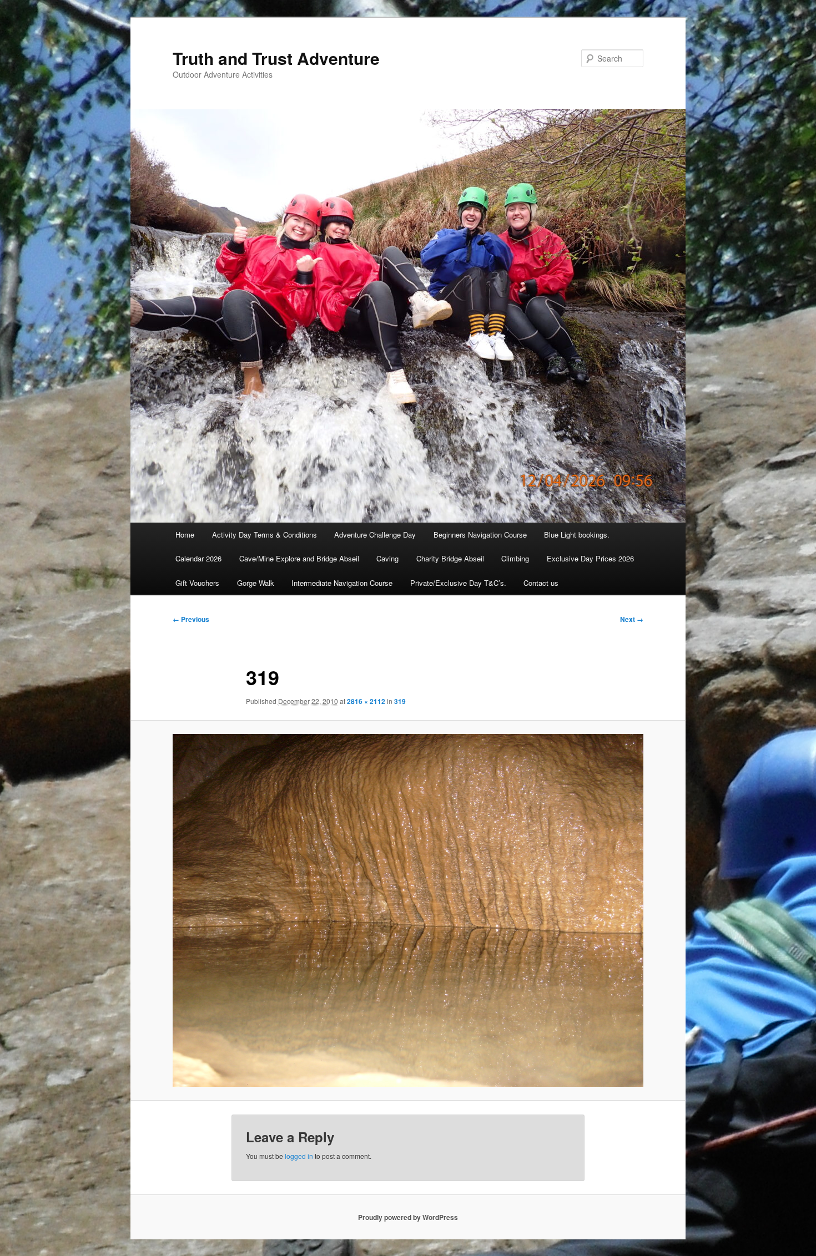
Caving (387, 558)
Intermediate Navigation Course (341, 583)
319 (400, 701)
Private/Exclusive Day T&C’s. (458, 583)
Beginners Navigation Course (480, 534)
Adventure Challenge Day (375, 534)
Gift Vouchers (197, 583)
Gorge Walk (255, 583)
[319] (408, 910)
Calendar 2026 (198, 558)
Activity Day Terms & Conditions (264, 534)
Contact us (540, 583)
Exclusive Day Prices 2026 (590, 558)
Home (184, 534)
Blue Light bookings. (577, 534)
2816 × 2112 (366, 701)
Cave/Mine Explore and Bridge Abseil (299, 558)
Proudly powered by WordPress (408, 1217)
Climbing (515, 558)
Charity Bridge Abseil (450, 558)
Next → (631, 619)
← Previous (191, 619)
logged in (299, 1156)
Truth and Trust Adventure (276, 58)
